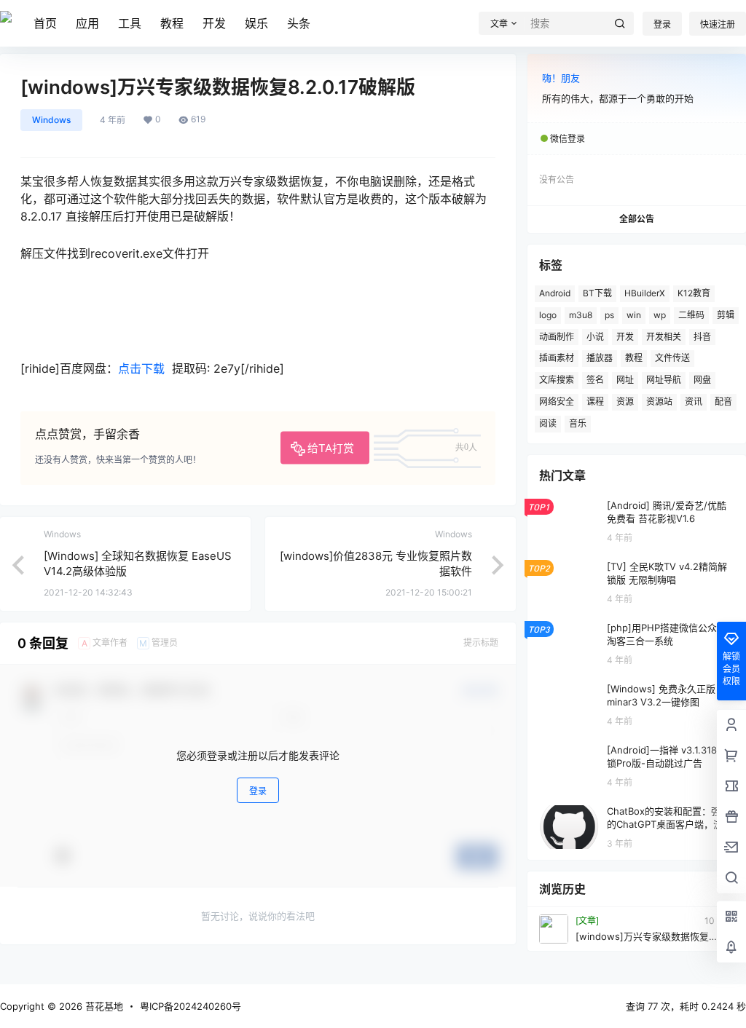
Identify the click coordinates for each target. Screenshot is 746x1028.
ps (609, 314)
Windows (51, 119)
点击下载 (141, 368)
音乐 (577, 423)
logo (548, 314)
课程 (595, 401)
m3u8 (580, 314)
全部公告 (636, 218)
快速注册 (717, 24)
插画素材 (556, 357)
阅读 (548, 423)
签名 (595, 379)
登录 (662, 24)
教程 (172, 23)
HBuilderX (644, 293)
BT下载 (597, 293)
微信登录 (567, 138)
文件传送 (672, 357)
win (634, 314)
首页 (45, 23)
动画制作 (556, 336)
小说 (595, 336)
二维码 (691, 314)
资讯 (693, 401)
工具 (129, 23)
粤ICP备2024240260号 (190, 1006)
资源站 (659, 401)
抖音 (702, 336)
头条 (298, 23)
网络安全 (556, 401)
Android (554, 293)
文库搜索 (556, 379)
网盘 (702, 379)
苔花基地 (102, 1006)
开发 (214, 23)
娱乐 (256, 23)
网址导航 (663, 379)
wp (659, 314)
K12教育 (694, 293)
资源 (625, 401)
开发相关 (663, 336)
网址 (625, 379)
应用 (87, 23)
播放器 (599, 357)
